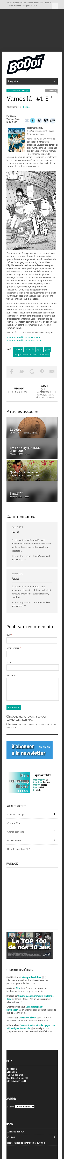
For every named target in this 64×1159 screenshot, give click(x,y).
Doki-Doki (29, 349)
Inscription (11, 1069)
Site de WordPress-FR (16, 1081)
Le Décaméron (14, 840)
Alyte (18, 988)
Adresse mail (13, 648)
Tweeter (22, 372)
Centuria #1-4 (13, 823)
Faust (15, 532)
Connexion (11, 1072)
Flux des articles (15, 1075)
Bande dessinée (14, 91)
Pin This (42, 372)
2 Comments (51, 91)
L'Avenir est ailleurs (27, 1017)
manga (17, 354)
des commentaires (17, 1078)
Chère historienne (15, 832)
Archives (10, 1107)
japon (39, 349)
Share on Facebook (11, 372)
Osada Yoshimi (30, 354)
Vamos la (44, 354)
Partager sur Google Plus (32, 372)
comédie (18, 349)
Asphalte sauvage (15, 814)
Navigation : (55, 6)
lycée (47, 349)
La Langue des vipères (30, 977)
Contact (11, 1137)
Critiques (25, 91)
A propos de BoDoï (16, 1132)
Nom (9, 635)
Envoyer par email (52, 372)
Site (8, 662)
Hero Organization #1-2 (18, 849)
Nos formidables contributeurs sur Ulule (26, 1143)
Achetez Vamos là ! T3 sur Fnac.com (23, 337)
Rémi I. (26, 107)
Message (11, 675)
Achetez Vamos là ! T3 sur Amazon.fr (23, 340)
